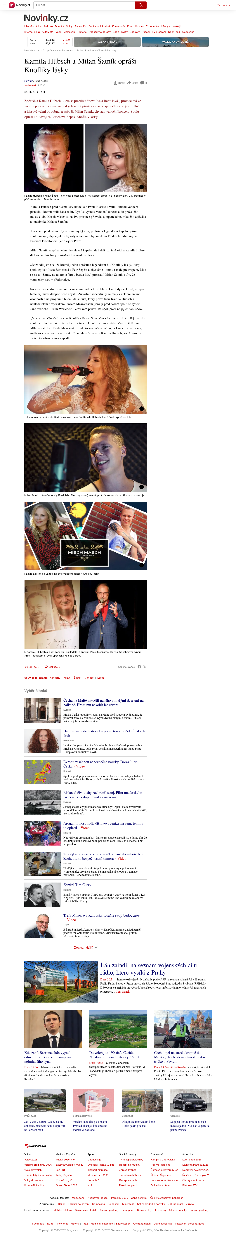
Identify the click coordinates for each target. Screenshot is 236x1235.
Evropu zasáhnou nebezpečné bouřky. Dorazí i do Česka (100, 764)
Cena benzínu (139, 1197)
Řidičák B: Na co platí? (195, 1175)
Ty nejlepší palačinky (131, 1159)
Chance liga (94, 1159)
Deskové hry (144, 1209)
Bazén (61, 1203)
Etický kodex (123, 1223)
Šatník (77, 677)
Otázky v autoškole (193, 1180)
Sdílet (135, 82)
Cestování (70, 31)
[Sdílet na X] (145, 667)
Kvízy (124, 31)
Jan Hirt (60, 1169)
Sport (116, 31)
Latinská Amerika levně (164, 1180)
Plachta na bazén (78, 1203)
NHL (90, 1185)
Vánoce (89, 677)
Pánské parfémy (199, 1209)
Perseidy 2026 (119, 1197)
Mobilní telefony (63, 1209)
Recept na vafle (128, 1180)
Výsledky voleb (33, 1169)
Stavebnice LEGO (85, 1209)
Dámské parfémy (109, 1209)
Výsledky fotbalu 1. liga (101, 1164)
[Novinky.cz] (46, 19)
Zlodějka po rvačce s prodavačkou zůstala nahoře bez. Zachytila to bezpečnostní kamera (103, 856)
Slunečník (113, 1203)
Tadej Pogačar (64, 1175)
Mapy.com (78, 1197)
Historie (82, 31)
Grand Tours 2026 (66, 1185)
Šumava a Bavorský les (164, 1169)
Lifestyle (166, 26)
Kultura (139, 26)
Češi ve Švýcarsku (161, 1175)
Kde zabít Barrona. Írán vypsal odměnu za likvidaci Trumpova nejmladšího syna (47, 1057)
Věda (58, 31)
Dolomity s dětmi (160, 1185)
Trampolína (98, 1203)
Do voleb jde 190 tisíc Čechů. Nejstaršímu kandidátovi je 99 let (114, 1054)
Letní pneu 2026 (192, 1159)
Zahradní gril (175, 1203)
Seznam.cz (223, 5)
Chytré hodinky (178, 1209)
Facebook (38, 1223)
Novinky (28, 80)
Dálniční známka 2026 (195, 1164)
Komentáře (118, 26)
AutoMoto (47, 31)
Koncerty (55, 677)
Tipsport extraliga (98, 1169)
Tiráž (85, 1223)
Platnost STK (189, 1185)
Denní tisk (174, 31)
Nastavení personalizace (189, 1223)
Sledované (188, 31)
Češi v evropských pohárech (166, 1197)
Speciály (135, 31)
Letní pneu (128, 1209)
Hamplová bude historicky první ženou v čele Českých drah (104, 733)
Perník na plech (128, 1185)
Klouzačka (128, 1203)
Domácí (59, 26)
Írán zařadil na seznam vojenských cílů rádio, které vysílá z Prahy (148, 968)
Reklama (62, 1223)
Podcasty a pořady (100, 31)
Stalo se (48, 26)
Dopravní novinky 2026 (195, 1169)
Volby (69, 26)
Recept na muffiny (129, 1164)
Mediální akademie (102, 1223)
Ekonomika (152, 26)
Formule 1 (94, 1180)
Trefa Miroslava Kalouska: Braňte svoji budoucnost (101, 915)
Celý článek (123, 991)
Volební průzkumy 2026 (38, 1164)
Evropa (67, 710)
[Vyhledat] (141, 5)
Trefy (66, 925)
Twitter (50, 1223)
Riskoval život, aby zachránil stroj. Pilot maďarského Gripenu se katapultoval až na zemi (102, 794)
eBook (121, 82)
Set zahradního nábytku (151, 1203)
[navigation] (4, 5)
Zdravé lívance (127, 1169)
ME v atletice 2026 (98, 1175)
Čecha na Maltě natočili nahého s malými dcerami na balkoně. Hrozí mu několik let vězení (103, 702)
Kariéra (75, 1223)
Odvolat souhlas (163, 1223)
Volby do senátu (33, 1180)
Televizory (160, 1209)
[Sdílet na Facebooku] (139, 667)
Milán (67, 677)
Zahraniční (81, 26)
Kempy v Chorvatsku (163, 1159)
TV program (159, 31)
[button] (85, 158)
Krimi (130, 26)
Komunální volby (34, 1185)
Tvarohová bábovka (130, 1175)
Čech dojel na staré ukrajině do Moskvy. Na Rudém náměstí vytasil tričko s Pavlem (181, 1057)
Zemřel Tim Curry (77, 884)
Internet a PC (32, 31)
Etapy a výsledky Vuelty (69, 1164)
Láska (100, 677)
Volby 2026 (30, 1159)
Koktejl (177, 26)
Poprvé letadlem (160, 1164)
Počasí (146, 31)
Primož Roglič (64, 1180)
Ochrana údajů (142, 1223)
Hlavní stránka (32, 26)
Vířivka (190, 1203)
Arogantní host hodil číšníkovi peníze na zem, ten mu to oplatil (103, 825)
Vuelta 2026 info (65, 1159)
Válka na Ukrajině (99, 26)
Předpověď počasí (97, 1197)
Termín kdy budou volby (38, 1175)
